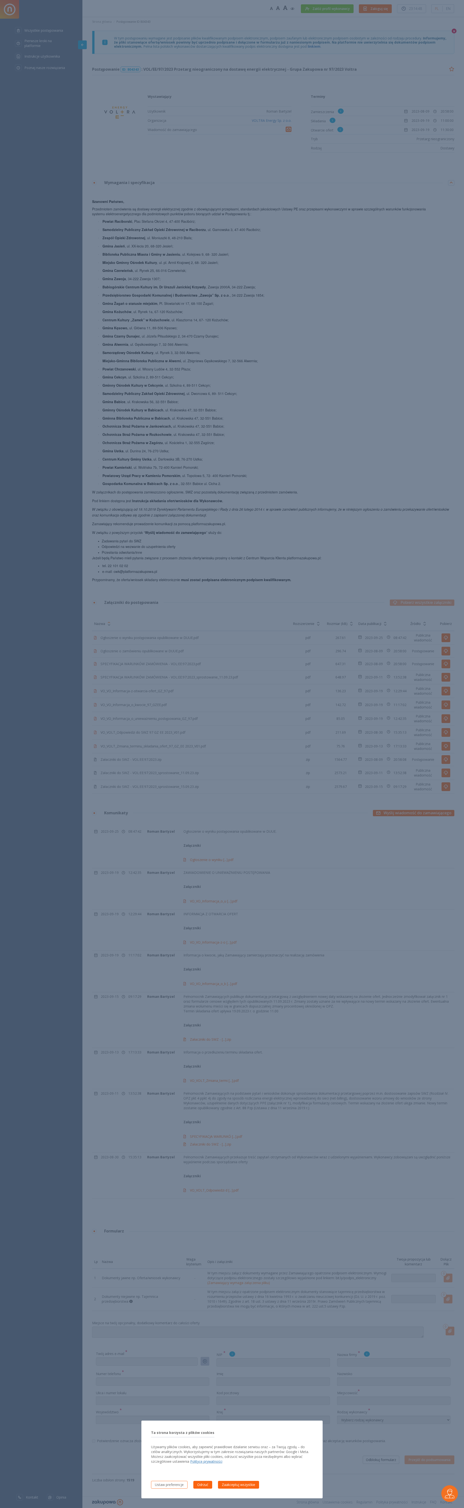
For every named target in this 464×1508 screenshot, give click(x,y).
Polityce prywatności (206, 1461)
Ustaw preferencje (169, 1484)
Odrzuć (202, 1484)
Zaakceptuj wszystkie (238, 1484)
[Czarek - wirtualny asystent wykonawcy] (449, 1493)
